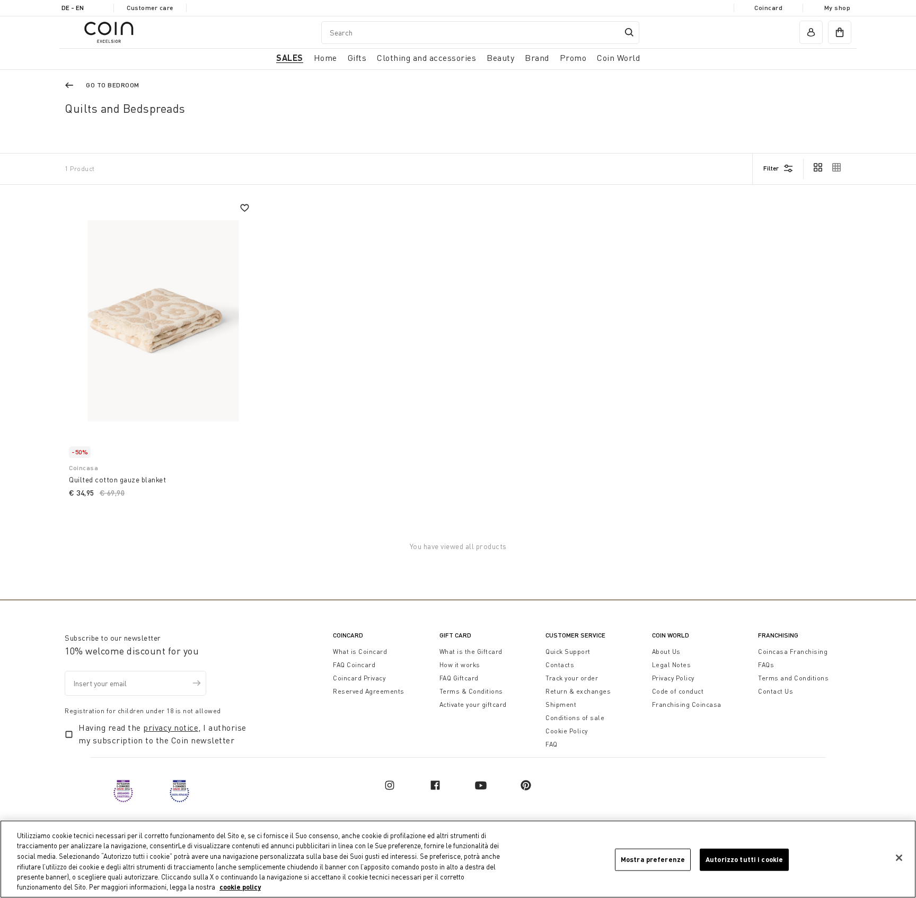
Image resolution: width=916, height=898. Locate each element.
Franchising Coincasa (686, 704)
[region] (458, 859)
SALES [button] (289, 57)
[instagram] (389, 785)
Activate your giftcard (473, 704)
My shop (837, 8)
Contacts (559, 665)
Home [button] (325, 57)
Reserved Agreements (368, 691)
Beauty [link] (500, 57)
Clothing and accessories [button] (426, 57)
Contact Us (775, 691)
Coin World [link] (618, 57)
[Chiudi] (899, 857)
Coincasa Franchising (792, 651)
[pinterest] (525, 785)
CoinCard (348, 635)
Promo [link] (573, 57)
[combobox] (480, 32)
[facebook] (435, 785)
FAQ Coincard (354, 665)
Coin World (670, 635)
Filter (771, 168)
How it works (459, 665)
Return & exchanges (578, 691)
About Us (666, 651)
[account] (811, 32)
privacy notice (170, 727)
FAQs (766, 665)
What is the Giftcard (471, 651)
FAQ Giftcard (459, 678)
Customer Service (575, 635)
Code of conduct (678, 691)
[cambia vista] (818, 168)
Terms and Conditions (793, 678)
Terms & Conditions (471, 691)
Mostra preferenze (653, 859)
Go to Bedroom (112, 85)
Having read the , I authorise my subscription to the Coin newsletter (162, 734)
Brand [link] (537, 57)
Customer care (150, 8)
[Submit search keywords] (629, 32)
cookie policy (240, 887)
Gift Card (455, 635)
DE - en (72, 8)
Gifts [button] (357, 57)
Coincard (768, 8)
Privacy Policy (673, 678)
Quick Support (568, 651)
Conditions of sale (574, 718)
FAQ (551, 744)
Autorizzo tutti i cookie (744, 859)
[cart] (839, 32)
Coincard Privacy (359, 678)
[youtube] (480, 785)
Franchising (778, 635)
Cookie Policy (566, 731)
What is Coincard (360, 651)
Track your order (571, 678)
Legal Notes (671, 665)
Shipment (560, 704)
